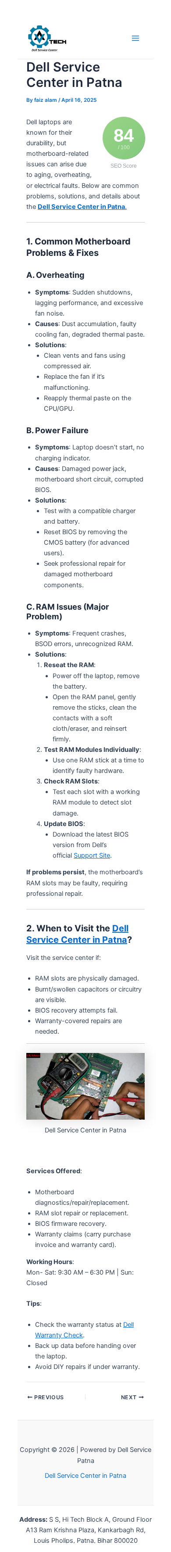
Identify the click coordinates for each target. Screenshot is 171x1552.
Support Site (92, 855)
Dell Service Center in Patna (85, 1476)
